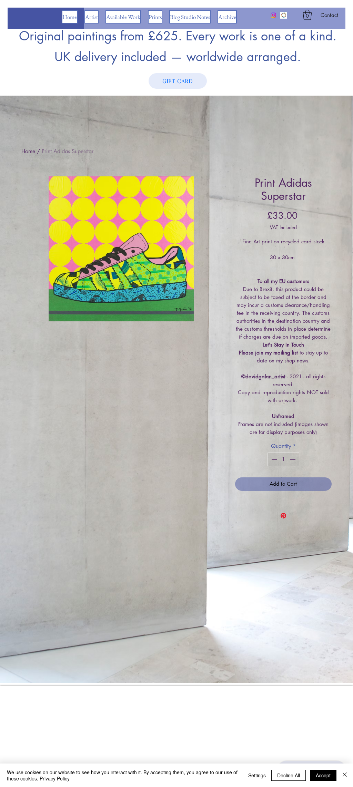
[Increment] (293, 459)
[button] (307, 15)
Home (28, 151)
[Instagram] (273, 15)
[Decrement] (273, 459)
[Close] (345, 775)
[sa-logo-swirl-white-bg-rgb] (283, 15)
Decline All (288, 775)
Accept (323, 775)
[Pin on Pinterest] (283, 516)
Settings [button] (257, 775)
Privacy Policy (55, 778)
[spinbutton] (283, 459)
